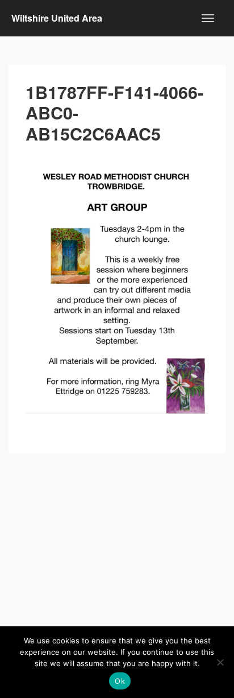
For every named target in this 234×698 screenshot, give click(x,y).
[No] (219, 662)
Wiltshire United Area (56, 17)
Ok (120, 680)
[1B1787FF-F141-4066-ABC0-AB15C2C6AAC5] (117, 284)
